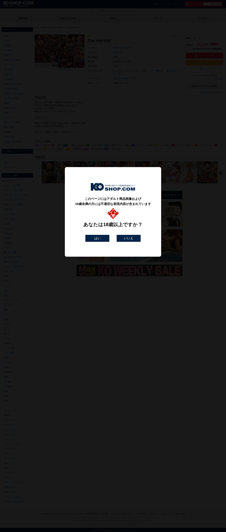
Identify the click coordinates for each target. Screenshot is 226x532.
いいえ (128, 238)
